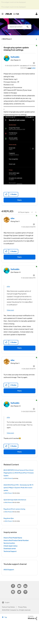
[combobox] (19, 26)
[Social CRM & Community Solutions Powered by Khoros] (32, 618)
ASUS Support (9, 570)
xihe (8, 286)
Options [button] (36, 39)
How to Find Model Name (13, 538)
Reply (19, 200)
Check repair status (10, 546)
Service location (9, 543)
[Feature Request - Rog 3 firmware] (32, 212)
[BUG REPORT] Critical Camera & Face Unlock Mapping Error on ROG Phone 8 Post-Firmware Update (19, 473)
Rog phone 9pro (9, 518)
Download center (10, 549)
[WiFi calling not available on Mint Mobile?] (36, 212)
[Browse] (3, 13)
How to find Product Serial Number (16, 540)
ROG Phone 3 (7, 39)
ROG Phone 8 (9, 478)
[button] (6, 194)
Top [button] (5, 617)
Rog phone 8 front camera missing (14, 509)
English (7, 602)
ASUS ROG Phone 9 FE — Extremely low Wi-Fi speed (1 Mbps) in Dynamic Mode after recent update (18, 487)
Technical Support (10, 551)
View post (10, 310)
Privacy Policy (22, 607)
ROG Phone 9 (9, 493)
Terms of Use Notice (8, 607)
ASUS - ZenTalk (12, 13)
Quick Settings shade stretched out (15, 500)
